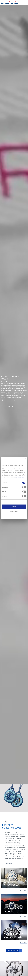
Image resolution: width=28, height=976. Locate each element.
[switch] (24, 487)
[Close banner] (25, 458)
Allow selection (14, 511)
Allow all (14, 506)
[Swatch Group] (10, 2)
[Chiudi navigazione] (26, 2)
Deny (14, 516)
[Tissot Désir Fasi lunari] (14, 904)
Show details (20, 502)
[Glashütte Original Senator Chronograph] (14, 878)
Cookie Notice (20, 477)
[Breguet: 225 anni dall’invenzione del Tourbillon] (14, 930)
